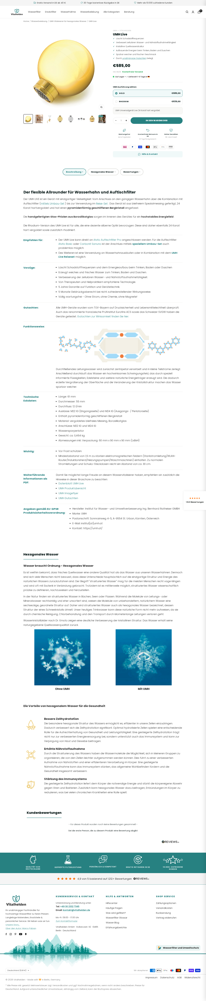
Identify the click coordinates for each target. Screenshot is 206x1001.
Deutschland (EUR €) (16, 970)
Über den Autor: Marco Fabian (21, 928)
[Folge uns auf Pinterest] (15, 934)
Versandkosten (164, 908)
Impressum (152, 977)
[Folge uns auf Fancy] (25, 934)
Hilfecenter (111, 903)
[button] (103, 830)
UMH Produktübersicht (72, 488)
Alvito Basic (65, 244)
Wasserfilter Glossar (116, 917)
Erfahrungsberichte (116, 927)
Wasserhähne (68, 11)
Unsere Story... (13, 924)
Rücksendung (163, 913)
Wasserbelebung (89, 11)
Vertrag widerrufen (166, 917)
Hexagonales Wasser (102, 171)
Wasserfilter (34, 11)
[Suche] (187, 12)
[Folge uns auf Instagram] (11, 934)
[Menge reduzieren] (116, 120)
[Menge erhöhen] (126, 120)
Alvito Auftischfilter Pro (107, 240)
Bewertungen (130, 171)
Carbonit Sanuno (90, 244)
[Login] (193, 12)
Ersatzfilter (50, 11)
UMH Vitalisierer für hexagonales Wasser (68, 21)
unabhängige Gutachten (134, 58)
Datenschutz (167, 977)
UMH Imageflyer (68, 493)
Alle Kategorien (111, 11)
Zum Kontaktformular (66, 921)
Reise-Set (102, 203)
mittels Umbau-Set (52, 203)
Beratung (129, 11)
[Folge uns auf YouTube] (20, 934)
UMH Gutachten (68, 498)
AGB (179, 977)
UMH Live (93, 21)
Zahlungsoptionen (166, 903)
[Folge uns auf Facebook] (6, 934)
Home (26, 21)
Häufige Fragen (114, 908)
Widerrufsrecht (192, 977)
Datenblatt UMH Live (71, 483)
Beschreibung (73, 171)
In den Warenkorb (156, 120)
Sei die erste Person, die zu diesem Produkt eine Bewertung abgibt (103, 830)
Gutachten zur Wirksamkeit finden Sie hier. (103, 316)
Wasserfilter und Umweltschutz (181, 947)
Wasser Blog (112, 922)
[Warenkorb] (199, 12)
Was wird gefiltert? (116, 913)
